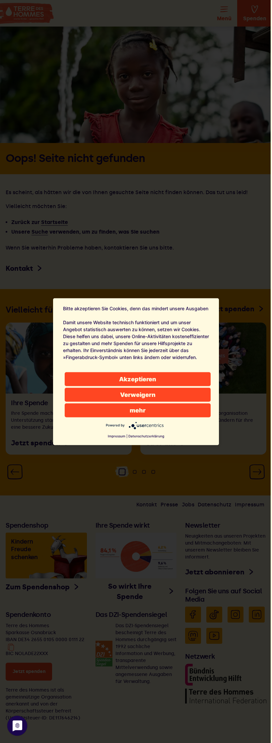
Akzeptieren (137, 378)
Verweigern (138, 394)
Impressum (116, 436)
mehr (138, 410)
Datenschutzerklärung (146, 436)
